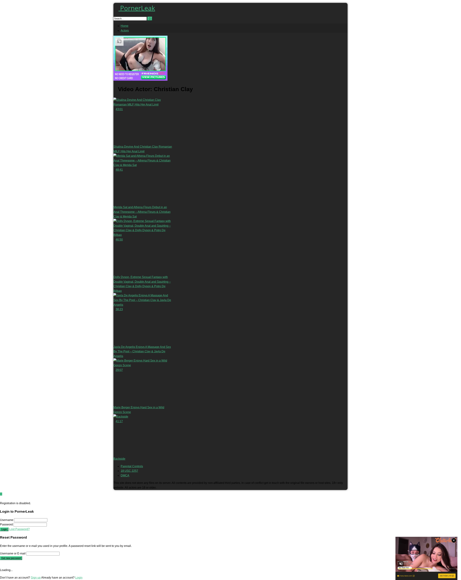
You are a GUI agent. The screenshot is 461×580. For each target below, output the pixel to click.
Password (6, 524)
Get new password (11, 558)
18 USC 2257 (129, 470)
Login (4, 529)
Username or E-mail (13, 553)
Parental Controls (132, 466)
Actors (125, 30)
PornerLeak (136, 8)
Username (6, 519)
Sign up (36, 577)
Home (124, 25)
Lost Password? (19, 529)
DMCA (125, 475)
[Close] (1, 498)
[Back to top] (1, 494)
